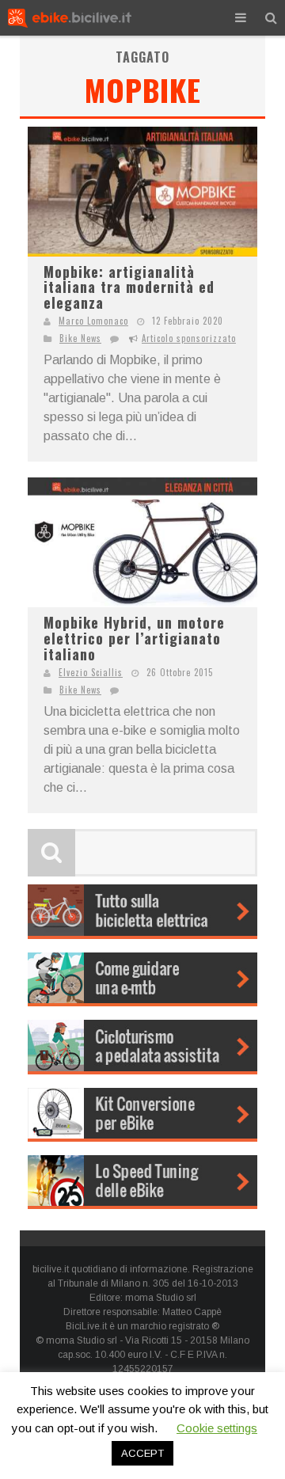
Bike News (80, 338)
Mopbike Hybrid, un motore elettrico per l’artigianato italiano (134, 637)
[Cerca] (271, 18)
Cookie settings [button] (217, 1428)
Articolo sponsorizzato (189, 338)
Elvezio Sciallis (91, 672)
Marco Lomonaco (93, 320)
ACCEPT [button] (142, 1453)
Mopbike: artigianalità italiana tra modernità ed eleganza (129, 287)
